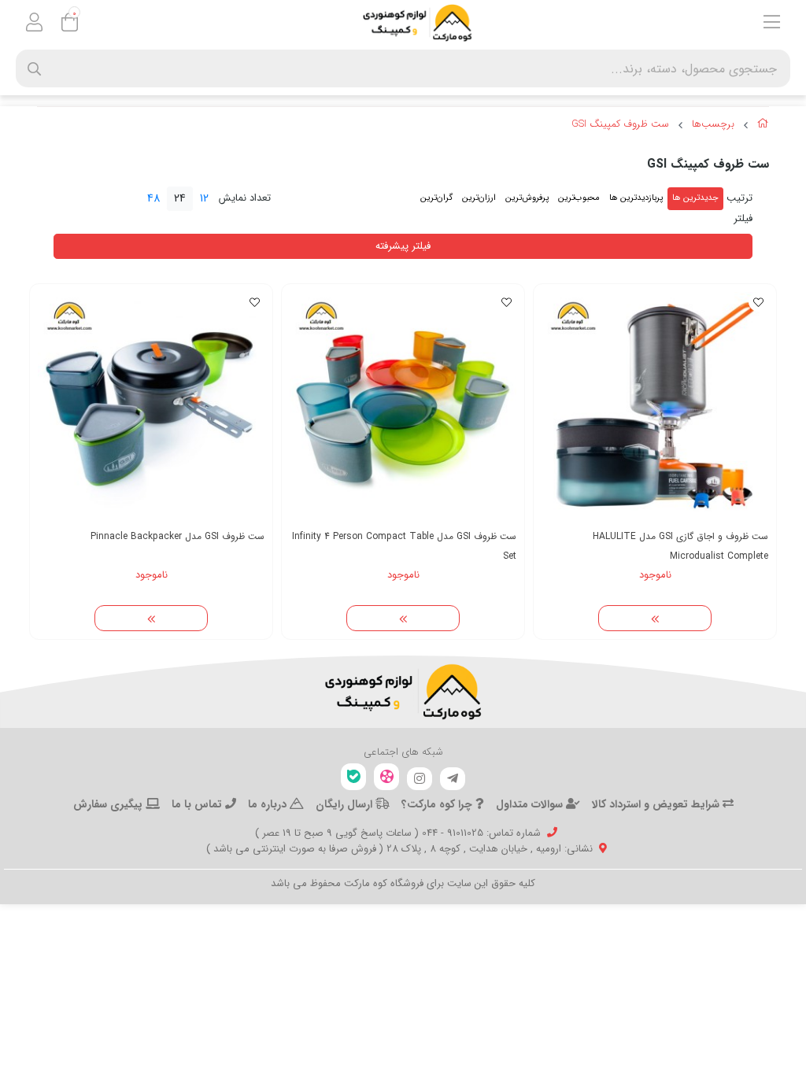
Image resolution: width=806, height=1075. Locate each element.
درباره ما (269, 804)
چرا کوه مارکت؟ (438, 804)
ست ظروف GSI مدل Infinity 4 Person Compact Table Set (404, 546)
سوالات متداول (531, 804)
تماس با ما (198, 804)
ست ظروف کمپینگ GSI (620, 124)
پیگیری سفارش (109, 804)
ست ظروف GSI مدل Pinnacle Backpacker (177, 536)
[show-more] (655, 618)
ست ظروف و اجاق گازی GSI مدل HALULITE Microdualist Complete (680, 546)
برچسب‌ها (713, 124)
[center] (34, 68)
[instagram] (419, 779)
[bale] (353, 777)
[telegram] (452, 779)
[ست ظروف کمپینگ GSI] (403, 692)
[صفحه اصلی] (763, 125)
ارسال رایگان (345, 804)
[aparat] (386, 777)
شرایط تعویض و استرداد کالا (657, 804)
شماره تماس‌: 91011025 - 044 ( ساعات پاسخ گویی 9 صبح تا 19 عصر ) (398, 833)
